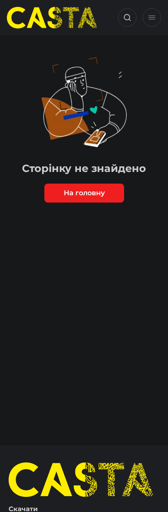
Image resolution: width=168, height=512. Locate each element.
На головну (84, 193)
